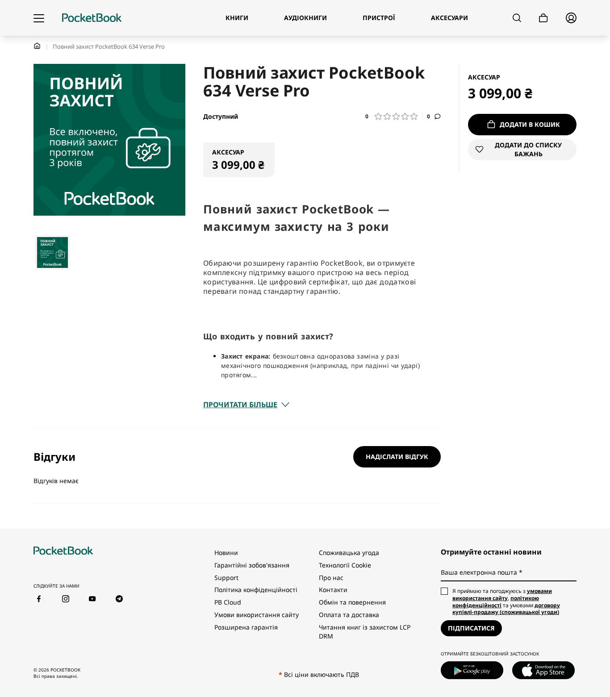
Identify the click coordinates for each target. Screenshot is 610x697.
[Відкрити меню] (38, 17)
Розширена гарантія (246, 627)
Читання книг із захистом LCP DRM (364, 631)
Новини (226, 552)
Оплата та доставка (349, 614)
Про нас (331, 577)
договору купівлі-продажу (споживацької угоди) (506, 608)
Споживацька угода (349, 552)
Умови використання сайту (256, 614)
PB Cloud (227, 602)
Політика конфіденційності (255, 589)
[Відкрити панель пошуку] (517, 17)
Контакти (333, 589)
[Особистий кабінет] (571, 18)
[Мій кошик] (543, 18)
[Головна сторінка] (91, 17)
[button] (393, 116)
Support (226, 577)
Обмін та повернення (352, 602)
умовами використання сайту (502, 594)
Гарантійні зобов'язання (251, 565)
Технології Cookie (345, 565)
